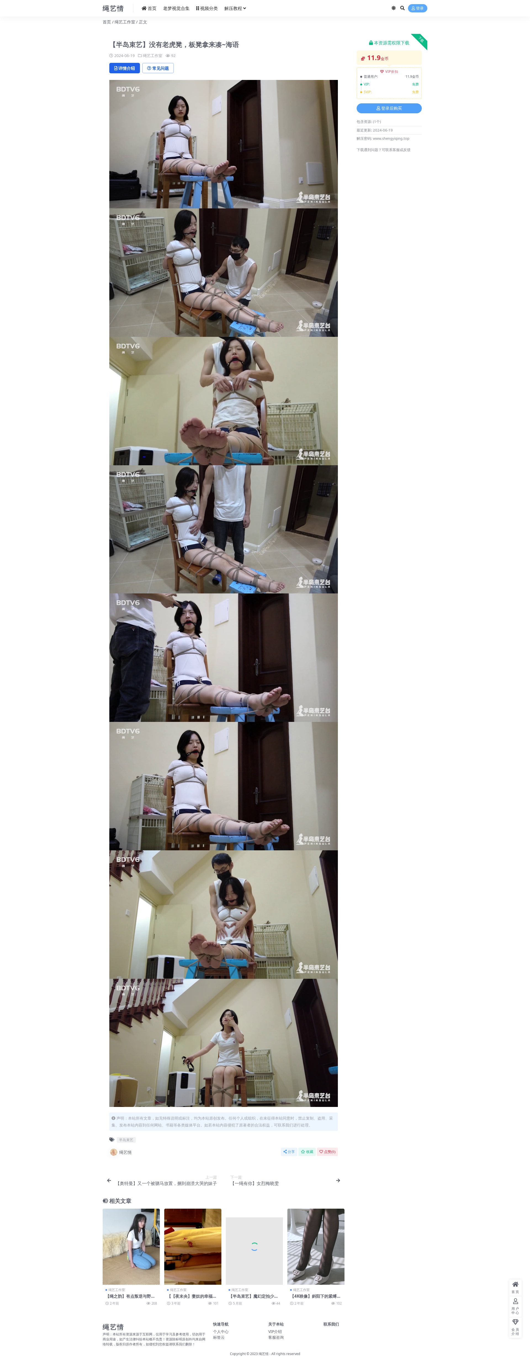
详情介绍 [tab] (126, 68)
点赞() (329, 1152)
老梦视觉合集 (176, 8)
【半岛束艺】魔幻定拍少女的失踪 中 (253, 1298)
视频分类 (209, 8)
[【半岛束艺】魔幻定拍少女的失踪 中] (254, 1247)
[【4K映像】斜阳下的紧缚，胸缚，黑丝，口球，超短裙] (315, 1247)
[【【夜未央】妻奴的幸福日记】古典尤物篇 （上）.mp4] (192, 1247)
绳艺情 (125, 1152)
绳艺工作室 (125, 22)
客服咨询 (276, 1337)
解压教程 (233, 8)
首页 (152, 8)
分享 (291, 1152)
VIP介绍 (275, 1331)
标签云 (219, 1337)
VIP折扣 (391, 71)
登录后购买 (391, 108)
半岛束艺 (126, 1139)
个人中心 (221, 1331)
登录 (420, 8)
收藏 (309, 1152)
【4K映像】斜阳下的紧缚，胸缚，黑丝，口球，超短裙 (315, 1298)
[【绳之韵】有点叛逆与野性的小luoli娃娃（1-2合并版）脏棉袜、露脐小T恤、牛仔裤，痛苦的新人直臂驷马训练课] (131, 1247)
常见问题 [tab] (160, 68)
